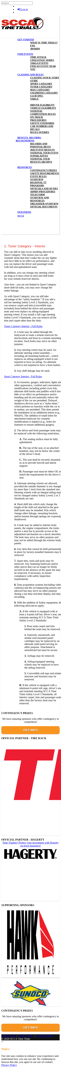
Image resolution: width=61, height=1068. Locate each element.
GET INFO (30, 730)
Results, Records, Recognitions (29, 139)
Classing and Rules (30, 74)
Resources (24, 167)
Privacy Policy (26, 1035)
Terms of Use (8, 1035)
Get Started (25, 39)
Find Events (25, 54)
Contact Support (44, 1035)
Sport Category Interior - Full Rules (23, 376)
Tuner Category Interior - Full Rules (23, 326)
